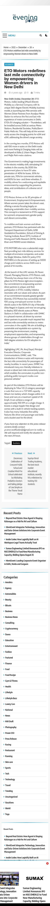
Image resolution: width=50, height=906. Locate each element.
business (16, 443)
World (7, 808)
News (7, 715)
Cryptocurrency (11, 628)
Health (8, 686)
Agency (8, 588)
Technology (10, 779)
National (9, 709)
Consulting (9, 622)
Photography (10, 727)
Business (9, 64)
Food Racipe (10, 675)
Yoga (7, 814)
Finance (8, 663)
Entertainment (11, 646)
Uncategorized (11, 796)
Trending (9, 790)
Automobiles (10, 593)
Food (7, 669)
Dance (7, 634)
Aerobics (8, 582)
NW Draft (9, 721)
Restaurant (10, 750)
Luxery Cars (10, 704)
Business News (11, 617)
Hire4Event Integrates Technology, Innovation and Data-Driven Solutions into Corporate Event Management (24, 530)
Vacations (9, 802)
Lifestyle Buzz (11, 698)
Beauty (8, 599)
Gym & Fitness (11, 680)
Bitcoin (8, 605)
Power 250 (9, 733)
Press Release (11, 738)
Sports (8, 767)
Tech (7, 773)
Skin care (9, 762)
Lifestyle (9, 692)
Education (9, 640)
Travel (8, 785)
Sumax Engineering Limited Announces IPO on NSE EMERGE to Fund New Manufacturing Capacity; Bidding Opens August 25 (24, 551)
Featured (9, 657)
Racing (8, 744)
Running (8, 756)
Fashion (8, 651)
